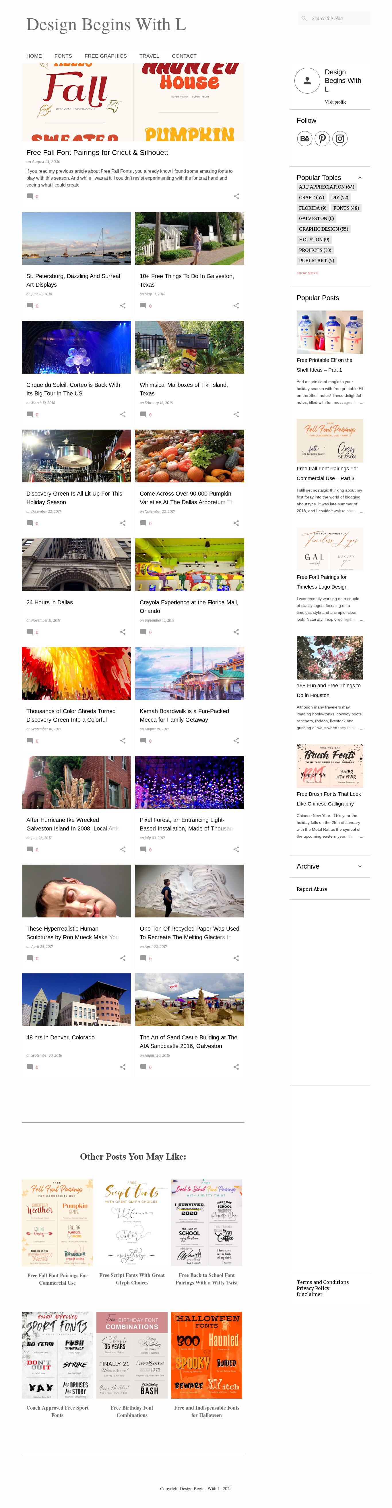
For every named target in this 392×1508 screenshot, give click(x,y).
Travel (149, 56)
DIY (335, 197)
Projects (310, 250)
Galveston (313, 218)
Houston (311, 239)
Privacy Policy (313, 1288)
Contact (184, 56)
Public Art (313, 260)
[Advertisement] (267, 149)
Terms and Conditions (323, 1282)
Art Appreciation (322, 187)
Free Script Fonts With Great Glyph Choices (132, 1278)
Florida (309, 208)
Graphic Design (319, 229)
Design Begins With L (106, 23)
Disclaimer (310, 1294)
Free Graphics (106, 56)
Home (34, 56)
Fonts (63, 56)
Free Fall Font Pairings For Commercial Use (57, 1279)
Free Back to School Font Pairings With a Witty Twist (207, 1278)
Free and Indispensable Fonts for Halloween (206, 1411)
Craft (307, 197)
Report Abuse (312, 889)
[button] (236, 197)
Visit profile (335, 102)
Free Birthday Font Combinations (132, 1411)
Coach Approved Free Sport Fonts (57, 1411)
